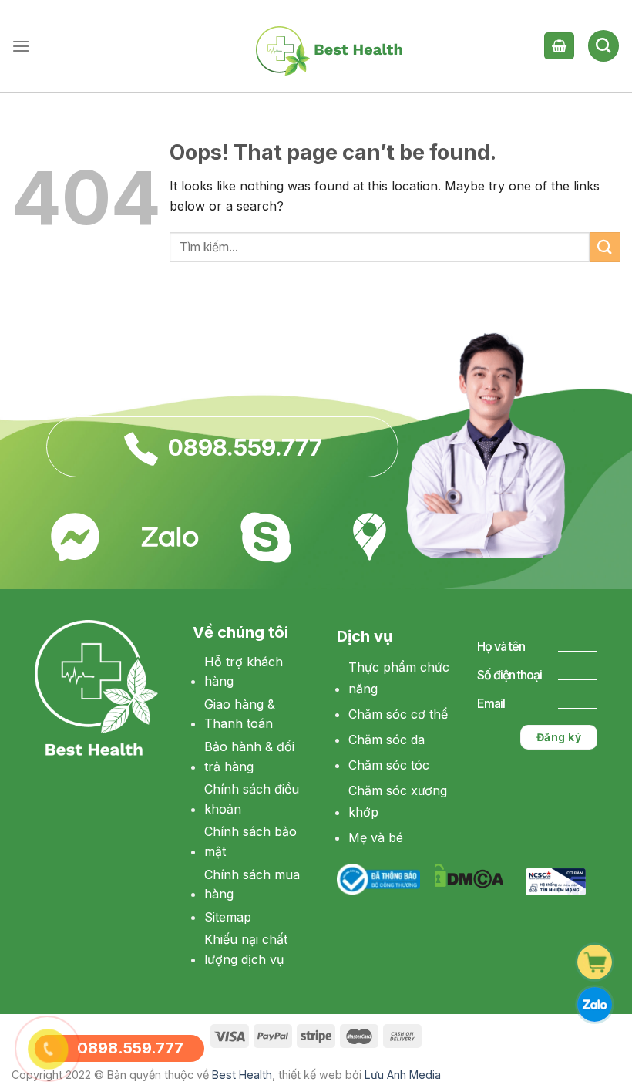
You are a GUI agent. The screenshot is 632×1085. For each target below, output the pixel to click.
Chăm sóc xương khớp (397, 801)
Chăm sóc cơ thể (398, 714)
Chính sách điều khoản (251, 799)
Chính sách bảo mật (250, 841)
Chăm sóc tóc (388, 765)
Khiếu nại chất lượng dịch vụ (245, 949)
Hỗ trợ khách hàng (243, 671)
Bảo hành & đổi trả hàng (249, 756)
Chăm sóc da (386, 739)
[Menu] (21, 46)
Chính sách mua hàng (252, 884)
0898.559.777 (245, 447)
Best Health (242, 1074)
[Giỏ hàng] (558, 46)
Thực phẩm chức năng (398, 678)
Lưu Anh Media (403, 1074)
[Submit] (605, 247)
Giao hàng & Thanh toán (239, 714)
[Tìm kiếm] (603, 45)
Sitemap (227, 917)
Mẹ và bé (375, 837)
